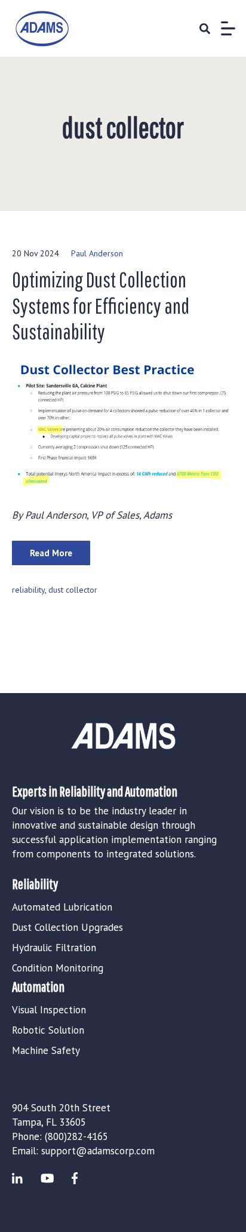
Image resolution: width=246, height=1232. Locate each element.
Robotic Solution (48, 1030)
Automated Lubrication (62, 907)
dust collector (72, 589)
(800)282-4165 (76, 1136)
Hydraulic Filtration (54, 947)
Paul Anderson (97, 253)
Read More (51, 553)
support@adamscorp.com (98, 1150)
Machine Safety (46, 1050)
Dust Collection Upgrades (67, 927)
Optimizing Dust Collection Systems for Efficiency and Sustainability (100, 305)
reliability (28, 589)
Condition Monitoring (57, 967)
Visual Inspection (49, 1009)
